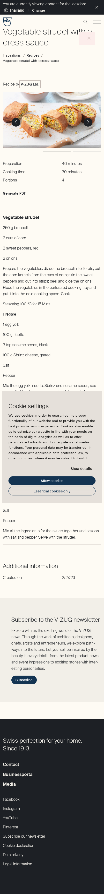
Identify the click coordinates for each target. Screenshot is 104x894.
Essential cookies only (52, 491)
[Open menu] (97, 21)
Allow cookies (52, 481)
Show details (81, 468)
